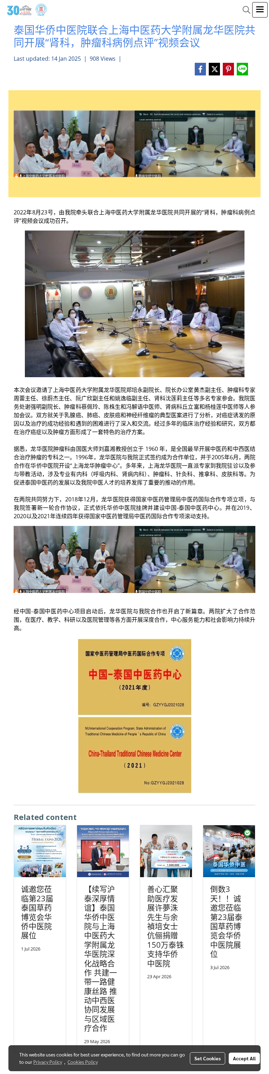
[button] (244, 10)
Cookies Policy (83, 1062)
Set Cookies (207, 1058)
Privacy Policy (47, 1062)
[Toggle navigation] (260, 10)
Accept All (244, 1058)
